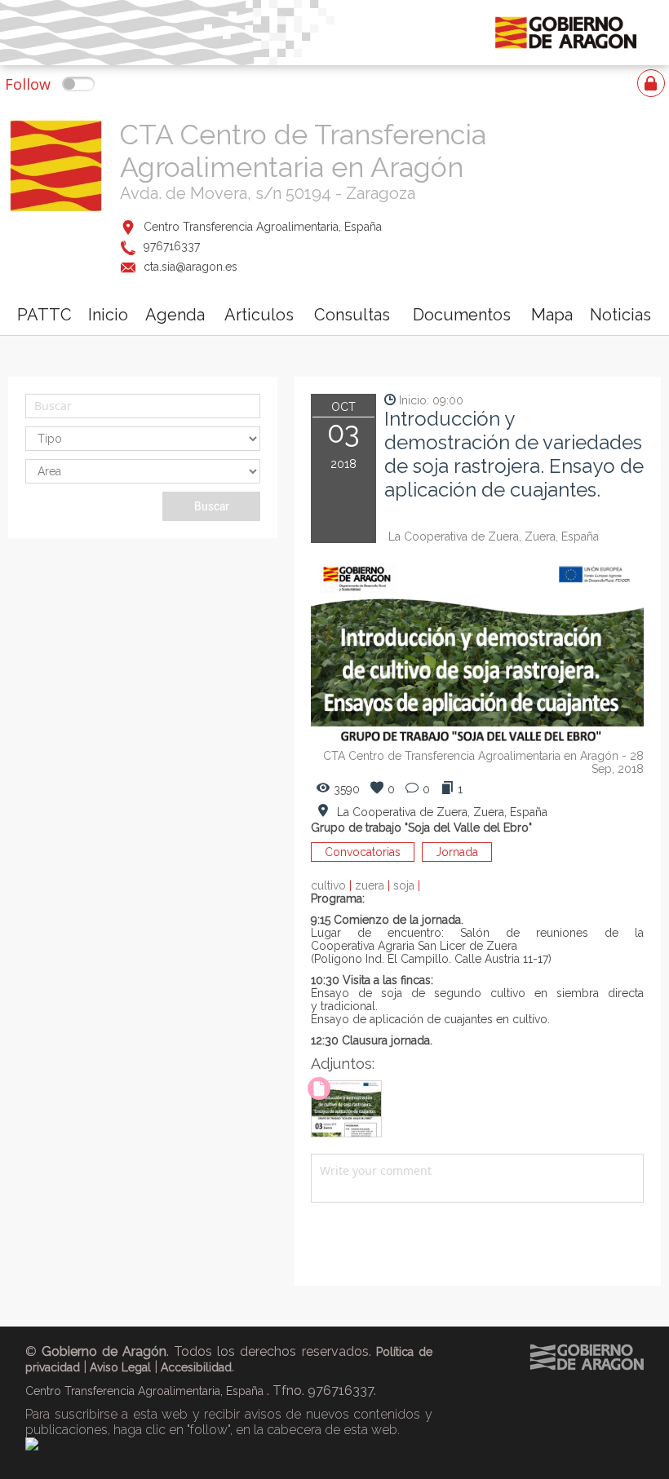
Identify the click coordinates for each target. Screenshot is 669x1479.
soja (406, 885)
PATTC (44, 314)
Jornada (457, 852)
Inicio (108, 314)
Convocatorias (363, 852)
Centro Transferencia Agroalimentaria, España (263, 226)
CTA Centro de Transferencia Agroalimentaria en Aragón (303, 150)
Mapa (552, 314)
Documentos (462, 314)
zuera (374, 885)
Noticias (620, 314)
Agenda (175, 314)
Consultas (352, 314)
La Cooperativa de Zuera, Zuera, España (493, 536)
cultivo (333, 885)
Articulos (259, 314)
